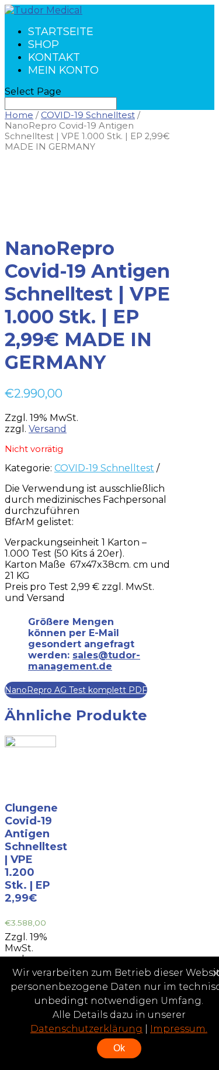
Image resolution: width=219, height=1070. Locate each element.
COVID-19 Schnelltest (88, 115)
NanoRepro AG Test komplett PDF (76, 690)
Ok (119, 1048)
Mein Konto (63, 70)
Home (19, 115)
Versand (48, 428)
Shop (43, 44)
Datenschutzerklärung (86, 1028)
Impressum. (178, 1028)
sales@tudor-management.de (84, 661)
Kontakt (54, 57)
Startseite (60, 31)
